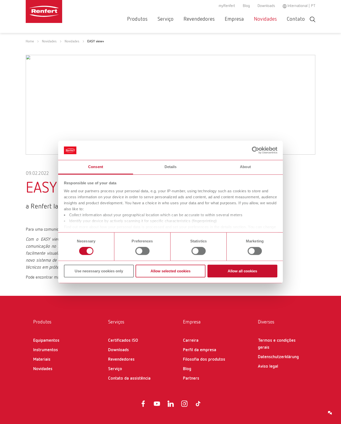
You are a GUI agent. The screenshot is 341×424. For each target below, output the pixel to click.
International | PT (301, 6)
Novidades (265, 19)
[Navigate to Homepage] (59, 11)
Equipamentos (46, 340)
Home (30, 41)
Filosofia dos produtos (204, 359)
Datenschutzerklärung (278, 357)
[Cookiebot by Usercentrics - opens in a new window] (255, 150)
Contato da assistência (129, 378)
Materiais (41, 359)
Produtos (137, 19)
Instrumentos (45, 350)
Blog (246, 6)
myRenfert (227, 6)
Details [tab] (171, 167)
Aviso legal (268, 366)
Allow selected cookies (170, 271)
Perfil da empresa (199, 350)
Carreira (190, 340)
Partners (191, 378)
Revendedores (199, 19)
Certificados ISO (123, 340)
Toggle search (312, 19)
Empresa (234, 19)
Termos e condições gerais (277, 344)
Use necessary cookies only (99, 271)
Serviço (165, 19)
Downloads (266, 6)
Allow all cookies (242, 271)
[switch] (142, 251)
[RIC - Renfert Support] (330, 413)
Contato (296, 19)
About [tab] (245, 167)
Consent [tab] (95, 167)
